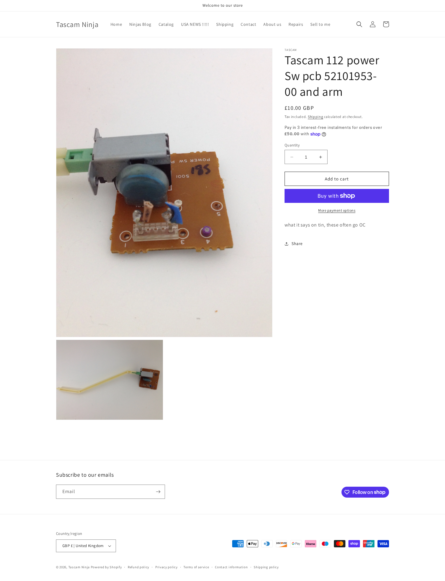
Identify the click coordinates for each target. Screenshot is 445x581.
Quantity (292, 145)
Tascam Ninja (79, 567)
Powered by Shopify (106, 567)
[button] (359, 24)
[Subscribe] (158, 492)
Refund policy (138, 567)
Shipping (315, 116)
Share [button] (297, 244)
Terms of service (196, 567)
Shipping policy (266, 567)
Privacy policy (166, 567)
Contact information (231, 567)
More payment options (336, 210)
